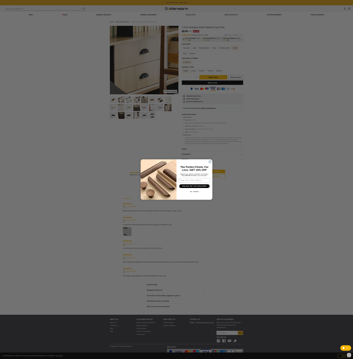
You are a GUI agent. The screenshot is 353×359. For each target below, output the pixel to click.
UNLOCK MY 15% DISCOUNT (194, 186)
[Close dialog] (210, 161)
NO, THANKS (194, 191)
